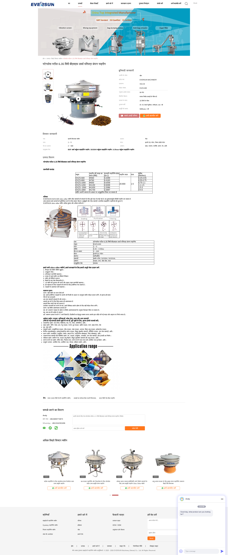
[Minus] (222, 499)
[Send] (222, 551)
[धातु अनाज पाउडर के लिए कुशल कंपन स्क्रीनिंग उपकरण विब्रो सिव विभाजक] (168, 462)
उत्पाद (83, 546)
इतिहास (80, 525)
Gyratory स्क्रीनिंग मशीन (50, 525)
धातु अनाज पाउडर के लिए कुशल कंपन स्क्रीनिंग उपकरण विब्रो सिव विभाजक (168, 482)
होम (72, 546)
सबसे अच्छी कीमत (130, 116)
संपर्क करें (160, 3)
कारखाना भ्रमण (126, 3)
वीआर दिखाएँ (94, 3)
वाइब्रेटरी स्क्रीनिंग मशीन (50, 521)
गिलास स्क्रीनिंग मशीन (49, 530)
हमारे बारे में (109, 3)
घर (69, 3)
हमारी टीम (80, 534)
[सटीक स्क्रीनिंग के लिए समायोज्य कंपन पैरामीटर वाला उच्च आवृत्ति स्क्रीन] (59, 462)
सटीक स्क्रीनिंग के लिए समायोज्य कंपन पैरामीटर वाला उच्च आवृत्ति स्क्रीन (59, 482)
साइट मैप (122, 546)
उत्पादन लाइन (116, 521)
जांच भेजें (135, 428)
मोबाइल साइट (154, 546)
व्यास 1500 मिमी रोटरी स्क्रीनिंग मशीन (59, 398)
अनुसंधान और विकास (118, 530)
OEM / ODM (117, 525)
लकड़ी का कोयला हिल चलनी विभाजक (85, 398)
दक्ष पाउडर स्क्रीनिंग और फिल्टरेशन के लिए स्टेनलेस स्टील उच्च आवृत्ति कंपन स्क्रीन (95, 482)
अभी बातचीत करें (176, 3)
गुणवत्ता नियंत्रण (144, 3)
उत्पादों (80, 3)
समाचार (109, 546)
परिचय (79, 521)
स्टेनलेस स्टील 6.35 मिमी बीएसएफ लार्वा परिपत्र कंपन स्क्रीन (80, 58)
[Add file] (181, 551)
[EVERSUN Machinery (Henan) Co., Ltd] (42, 4)
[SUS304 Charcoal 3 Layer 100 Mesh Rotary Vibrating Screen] (84, 128)
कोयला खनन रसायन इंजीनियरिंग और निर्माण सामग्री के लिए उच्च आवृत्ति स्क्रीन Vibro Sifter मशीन (132, 482)
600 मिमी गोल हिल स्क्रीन (107, 398)
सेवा (79, 530)
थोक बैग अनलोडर (48, 534)
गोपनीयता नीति (137, 546)
